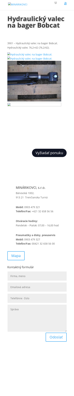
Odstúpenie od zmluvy (20, 374)
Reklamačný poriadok (20, 364)
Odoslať (56, 337)
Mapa (16, 255)
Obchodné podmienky (20, 354)
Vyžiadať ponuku (49, 152)
